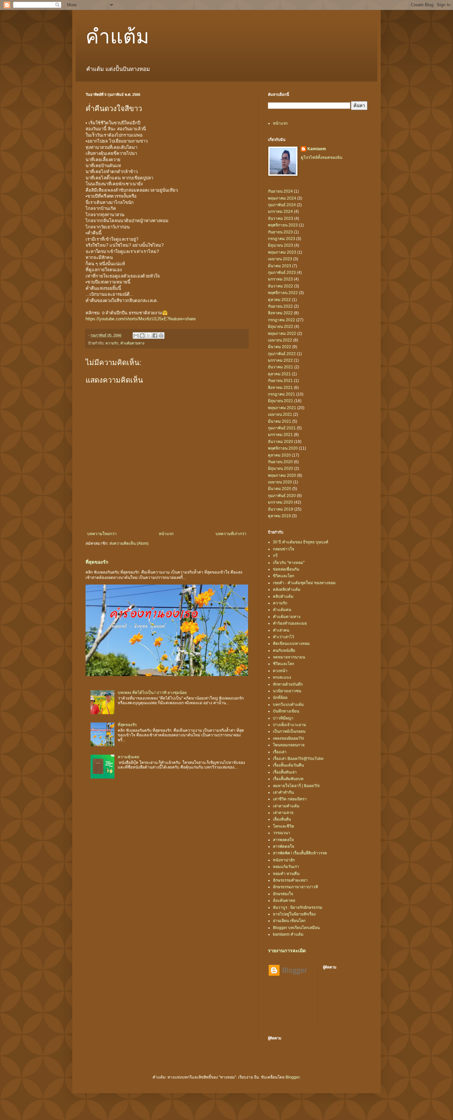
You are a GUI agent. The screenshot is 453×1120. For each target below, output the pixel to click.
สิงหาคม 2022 (280, 313)
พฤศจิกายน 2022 (283, 292)
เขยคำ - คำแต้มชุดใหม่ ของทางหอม (304, 583)
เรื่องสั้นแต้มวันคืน (288, 765)
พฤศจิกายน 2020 (283, 448)
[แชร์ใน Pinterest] (161, 335)
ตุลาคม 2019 (279, 516)
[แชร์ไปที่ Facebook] (155, 335)
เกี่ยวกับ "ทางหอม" (288, 562)
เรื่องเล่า (280, 752)
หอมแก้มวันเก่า (286, 866)
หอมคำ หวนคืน (286, 873)
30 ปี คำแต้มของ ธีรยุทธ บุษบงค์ (300, 542)
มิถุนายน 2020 (280, 468)
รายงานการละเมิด (287, 950)
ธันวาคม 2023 (280, 218)
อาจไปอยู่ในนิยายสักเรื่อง (294, 914)
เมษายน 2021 (280, 414)
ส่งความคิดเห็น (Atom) (129, 543)
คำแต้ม (117, 36)
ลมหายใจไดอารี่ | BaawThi (296, 785)
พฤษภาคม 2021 (282, 407)
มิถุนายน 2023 (280, 245)
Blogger (292, 1077)
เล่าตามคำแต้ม (286, 806)
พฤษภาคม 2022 (282, 333)
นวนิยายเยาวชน (287, 691)
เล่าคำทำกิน (283, 792)
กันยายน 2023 (280, 232)
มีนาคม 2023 (279, 266)
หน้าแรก (166, 533)
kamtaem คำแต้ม (288, 934)
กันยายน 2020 (280, 462)
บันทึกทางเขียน (286, 711)
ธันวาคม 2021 (280, 367)
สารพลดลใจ (283, 840)
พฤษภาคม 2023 (282, 252)
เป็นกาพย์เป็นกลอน (289, 731)
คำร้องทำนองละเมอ (290, 623)
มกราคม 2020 (280, 502)
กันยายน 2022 (280, 306)
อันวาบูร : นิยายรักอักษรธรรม (297, 907)
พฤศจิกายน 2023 (283, 225)
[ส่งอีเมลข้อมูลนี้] (136, 335)
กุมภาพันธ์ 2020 (282, 495)
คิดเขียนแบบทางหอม (291, 643)
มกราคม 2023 (280, 279)
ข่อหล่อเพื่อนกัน (286, 569)
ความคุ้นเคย (128, 757)
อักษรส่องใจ (283, 894)
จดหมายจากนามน (289, 657)
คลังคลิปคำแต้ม (286, 589)
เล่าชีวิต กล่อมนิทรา (290, 799)
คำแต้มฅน (282, 609)
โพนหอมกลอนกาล (288, 745)
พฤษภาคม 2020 (282, 475)
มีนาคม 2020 (279, 488)
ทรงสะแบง (282, 677)
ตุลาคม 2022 (279, 299)
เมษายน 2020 (280, 482)
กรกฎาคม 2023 (281, 238)
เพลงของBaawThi (288, 738)
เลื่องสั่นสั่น (282, 819)
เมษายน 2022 (280, 340)
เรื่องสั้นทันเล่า (285, 772)
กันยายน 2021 (280, 380)
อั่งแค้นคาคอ (284, 900)
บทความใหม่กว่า (102, 533)
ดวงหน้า (280, 670)
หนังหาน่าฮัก (284, 860)
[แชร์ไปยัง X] (148, 335)
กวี (275, 555)
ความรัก (111, 343)
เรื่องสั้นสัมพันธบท (288, 779)
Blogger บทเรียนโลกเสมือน (296, 927)
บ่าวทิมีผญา (283, 718)
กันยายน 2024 (280, 191)
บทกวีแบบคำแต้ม (288, 704)
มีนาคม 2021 (279, 421)
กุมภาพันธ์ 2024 (282, 205)
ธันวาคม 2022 (280, 286)
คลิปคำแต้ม (283, 596)
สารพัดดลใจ (283, 846)
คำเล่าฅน (281, 630)
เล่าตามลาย (283, 812)
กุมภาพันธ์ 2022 (282, 353)
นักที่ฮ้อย (280, 697)
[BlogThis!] (142, 335)
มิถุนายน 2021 (280, 401)
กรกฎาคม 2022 (281, 320)
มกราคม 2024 (280, 211)
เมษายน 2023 (280, 259)
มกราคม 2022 (280, 360)
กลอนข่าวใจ (283, 549)
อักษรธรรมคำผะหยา (290, 880)
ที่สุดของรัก (97, 562)
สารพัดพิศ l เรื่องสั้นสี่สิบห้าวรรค (300, 853)
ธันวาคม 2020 (280, 441)
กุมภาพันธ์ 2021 (282, 428)
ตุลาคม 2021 (279, 374)
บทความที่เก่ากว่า (231, 533)
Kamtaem (316, 149)
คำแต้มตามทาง (132, 343)
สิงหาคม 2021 (280, 387)
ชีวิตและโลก (283, 663)
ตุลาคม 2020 (279, 455)
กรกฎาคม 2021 (281, 394)
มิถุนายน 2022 (280, 326)
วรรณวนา (281, 833)
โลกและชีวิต (283, 826)
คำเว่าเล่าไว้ (283, 637)
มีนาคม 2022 (279, 346)
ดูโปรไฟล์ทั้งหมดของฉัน (321, 157)
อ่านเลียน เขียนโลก (289, 920)
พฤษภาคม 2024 (282, 198)
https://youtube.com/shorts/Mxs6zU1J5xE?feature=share (141, 318)
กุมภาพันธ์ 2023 (282, 272)
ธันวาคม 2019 (280, 509)
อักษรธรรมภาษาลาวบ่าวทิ (295, 887)
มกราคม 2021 (280, 434)
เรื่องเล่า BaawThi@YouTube (298, 758)
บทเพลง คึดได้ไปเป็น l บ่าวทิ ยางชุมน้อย (152, 692)
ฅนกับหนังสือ (284, 650)
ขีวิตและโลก (283, 576)
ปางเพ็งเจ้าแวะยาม (289, 724)
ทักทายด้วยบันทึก (288, 684)
